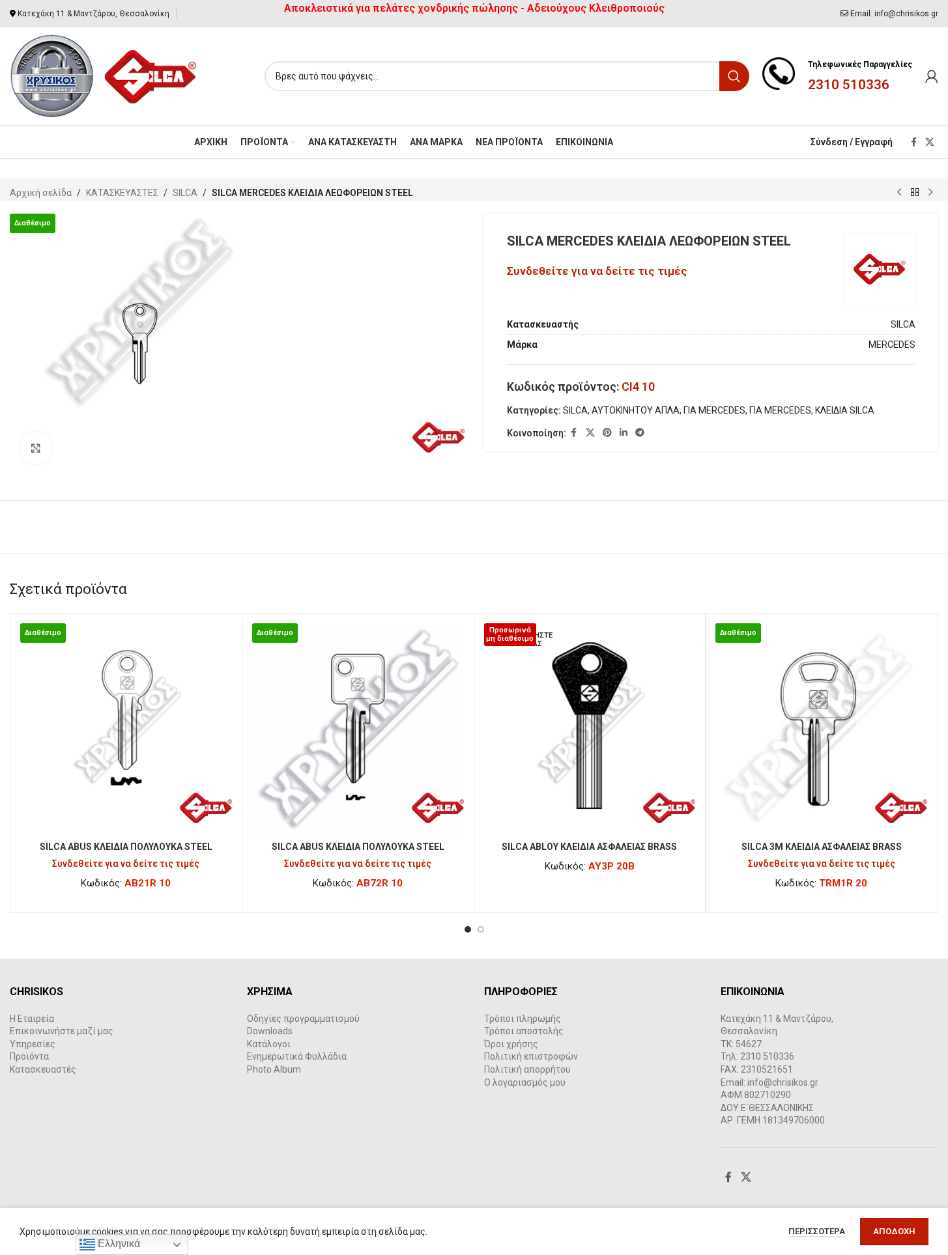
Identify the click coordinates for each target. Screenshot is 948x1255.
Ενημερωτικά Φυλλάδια (297, 1056)
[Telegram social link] (639, 433)
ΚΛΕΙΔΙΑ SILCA (844, 410)
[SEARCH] (734, 76)
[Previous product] (899, 193)
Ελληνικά (117, 1243)
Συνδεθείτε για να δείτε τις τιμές (597, 270)
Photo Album (274, 1069)
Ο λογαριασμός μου (525, 1082)
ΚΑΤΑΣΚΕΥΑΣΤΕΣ (122, 193)
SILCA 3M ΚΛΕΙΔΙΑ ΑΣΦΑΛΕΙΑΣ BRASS (821, 846)
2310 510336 (848, 84)
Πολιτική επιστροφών (531, 1056)
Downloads (270, 1031)
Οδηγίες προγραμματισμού (303, 1018)
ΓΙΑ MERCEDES (714, 410)
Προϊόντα (29, 1056)
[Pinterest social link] (607, 433)
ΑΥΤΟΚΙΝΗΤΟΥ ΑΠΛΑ (636, 410)
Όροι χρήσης (511, 1044)
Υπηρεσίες (32, 1044)
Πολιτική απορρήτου (527, 1069)
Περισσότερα (817, 1231)
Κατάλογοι (269, 1044)
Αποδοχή (894, 1231)
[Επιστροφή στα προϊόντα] (915, 193)
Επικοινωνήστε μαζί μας (61, 1031)
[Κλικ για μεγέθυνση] (36, 448)
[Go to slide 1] (468, 929)
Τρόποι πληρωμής (522, 1018)
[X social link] (929, 142)
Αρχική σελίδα (41, 193)
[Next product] (930, 193)
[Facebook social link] (913, 142)
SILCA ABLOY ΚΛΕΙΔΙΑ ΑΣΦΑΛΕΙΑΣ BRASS (589, 846)
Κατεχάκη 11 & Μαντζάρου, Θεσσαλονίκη (93, 13)
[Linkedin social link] (623, 433)
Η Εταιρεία (32, 1018)
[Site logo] (104, 75)
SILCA (185, 193)
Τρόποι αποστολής (524, 1031)
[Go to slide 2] (481, 929)
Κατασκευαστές (43, 1069)
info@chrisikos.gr (906, 13)
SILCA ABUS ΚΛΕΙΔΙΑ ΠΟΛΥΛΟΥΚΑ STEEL (126, 846)
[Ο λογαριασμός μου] (932, 76)
